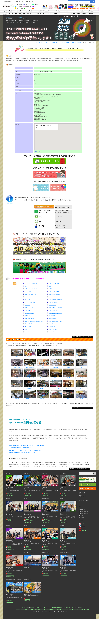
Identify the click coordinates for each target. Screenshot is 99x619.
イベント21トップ (39, 42)
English (83, 526)
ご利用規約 (19, 6)
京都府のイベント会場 (76, 42)
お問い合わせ (91, 11)
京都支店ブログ (64, 522)
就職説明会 (55, 367)
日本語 (83, 523)
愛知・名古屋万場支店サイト (31, 520)
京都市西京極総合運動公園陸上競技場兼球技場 (34, 321)
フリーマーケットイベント (30, 377)
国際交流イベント (30, 398)
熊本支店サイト (10, 575)
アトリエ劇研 (27, 299)
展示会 (17, 377)
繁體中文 (83, 528)
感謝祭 (17, 388)
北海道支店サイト (64, 547)
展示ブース (17, 356)
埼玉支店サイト (46, 547)
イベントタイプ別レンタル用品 (51, 42)
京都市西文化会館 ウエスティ (55, 299)
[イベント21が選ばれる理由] (56, 8)
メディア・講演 (28, 4)
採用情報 (91, 13)
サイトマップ (38, 6)
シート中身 (4, 13)
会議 (81, 367)
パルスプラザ (27, 305)
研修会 (68, 377)
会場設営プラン (40, 607)
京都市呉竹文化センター (54, 296)
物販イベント (17, 367)
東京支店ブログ (28, 495)
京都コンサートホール (29, 286)
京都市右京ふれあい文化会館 (55, 294)
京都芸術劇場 (27, 315)
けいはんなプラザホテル (54, 283)
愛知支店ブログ (28, 522)
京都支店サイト (64, 520)
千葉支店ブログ (10, 549)
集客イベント (43, 388)
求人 (26, 8)
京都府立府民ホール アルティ (55, 307)
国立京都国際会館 (28, 323)
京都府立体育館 (52, 326)
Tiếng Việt (84, 530)
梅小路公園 (27, 332)
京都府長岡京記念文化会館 (30, 294)
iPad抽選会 (30, 356)
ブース (81, 388)
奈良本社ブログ (10, 495)
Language (37, 4)
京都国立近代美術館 (53, 329)
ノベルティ (66, 11)
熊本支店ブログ (10, 576)
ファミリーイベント (56, 356)
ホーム (4, 11)
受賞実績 (84, 13)
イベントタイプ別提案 (79, 11)
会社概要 (10, 11)
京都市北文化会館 (52, 305)
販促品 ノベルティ (74, 607)
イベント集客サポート (28, 13)
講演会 (55, 377)
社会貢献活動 (28, 6)
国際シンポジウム (30, 367)
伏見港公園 (51, 323)
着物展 (43, 367)
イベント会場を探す (65, 42)
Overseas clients (63, 13)
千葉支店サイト (10, 547)
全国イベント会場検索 (52, 13)
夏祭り (68, 398)
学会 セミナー (69, 356)
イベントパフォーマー (40, 13)
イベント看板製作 (56, 11)
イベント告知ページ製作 (74, 13)
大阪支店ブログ (10, 520)
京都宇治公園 (51, 332)
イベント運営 (18, 13)
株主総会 (17, 398)
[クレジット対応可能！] (63, 8)
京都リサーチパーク (29, 307)
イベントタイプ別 (47, 607)
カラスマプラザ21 (28, 326)
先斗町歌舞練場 (52, 315)
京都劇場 (50, 288)
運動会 (68, 367)
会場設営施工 (29, 11)
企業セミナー (30, 388)
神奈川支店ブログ (47, 495)
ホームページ (46, 575)
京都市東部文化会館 (53, 302)
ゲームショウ (81, 356)
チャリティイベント (56, 388)
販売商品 (47, 11)
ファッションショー (43, 356)
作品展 (81, 377)
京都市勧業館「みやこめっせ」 (31, 288)
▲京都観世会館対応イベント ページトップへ (82, 336)
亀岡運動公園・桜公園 (29, 318)
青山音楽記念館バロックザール (55, 313)
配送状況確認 (20, 8)
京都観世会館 (27, 310)
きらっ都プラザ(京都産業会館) (31, 283)
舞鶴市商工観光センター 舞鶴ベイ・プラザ (58, 321)
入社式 (81, 398)
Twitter (81, 515)
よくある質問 (20, 4)
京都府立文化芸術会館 (53, 310)
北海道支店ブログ (64, 549)
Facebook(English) (84, 513)
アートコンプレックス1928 (30, 296)
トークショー (43, 377)
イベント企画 (10, 13)
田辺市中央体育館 (52, 318)
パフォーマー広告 (47, 609)
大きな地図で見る (37, 151)
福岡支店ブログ (28, 549)
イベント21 (22, 607)
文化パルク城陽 (28, 291)
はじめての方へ (18, 11)
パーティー (55, 398)
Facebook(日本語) (84, 511)
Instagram (82, 509)
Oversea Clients (64, 609)
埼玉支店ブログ (46, 549)
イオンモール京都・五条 (30, 302)
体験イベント (43, 398)
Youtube (82, 517)
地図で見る (9, 493)
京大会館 (50, 286)
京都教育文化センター (29, 313)
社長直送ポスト (38, 8)
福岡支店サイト (28, 547)
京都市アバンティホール (54, 291)
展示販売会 (68, 388)
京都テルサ (27, 329)
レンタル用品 (39, 11)
